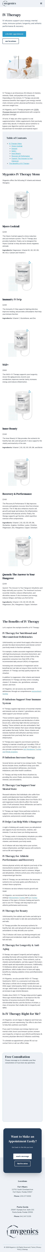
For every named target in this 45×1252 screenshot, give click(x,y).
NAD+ (14, 151)
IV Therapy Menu (15, 143)
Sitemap (25, 1249)
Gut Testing (32, 898)
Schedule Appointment (14, 34)
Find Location (22, 1163)
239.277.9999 (25, 1196)
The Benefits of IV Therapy (19, 163)
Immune (14, 148)
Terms (33, 1247)
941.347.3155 (25, 1216)
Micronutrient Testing (17, 898)
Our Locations (10, 41)
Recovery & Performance (21, 156)
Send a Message (22, 1156)
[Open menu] (41, 3)
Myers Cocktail (17, 146)
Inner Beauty (16, 153)
